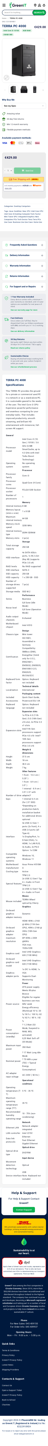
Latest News (7, 1365)
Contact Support (24, 1210)
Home (4, 18)
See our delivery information (23, 331)
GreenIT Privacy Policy (12, 1360)
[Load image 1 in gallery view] (13, 89)
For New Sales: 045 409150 (24, 1323)
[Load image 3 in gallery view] (34, 89)
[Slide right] (43, 90)
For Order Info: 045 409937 (24, 1327)
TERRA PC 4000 (16, 18)
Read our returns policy (20, 348)
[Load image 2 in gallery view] (24, 89)
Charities (6, 1405)
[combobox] (24, 12)
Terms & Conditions (10, 1350)
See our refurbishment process (24, 367)
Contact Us (7, 1385)
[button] (4, 5)
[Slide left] (5, 90)
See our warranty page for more (24, 310)
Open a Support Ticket (12, 1390)
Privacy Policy (8, 1355)
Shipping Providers (10, 1370)
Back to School (8, 1400)
